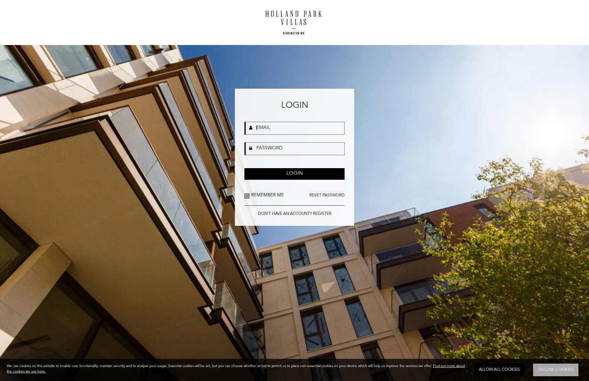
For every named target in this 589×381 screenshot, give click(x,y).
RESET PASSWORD (327, 195)
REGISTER (322, 214)
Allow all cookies (499, 370)
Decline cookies (556, 370)
